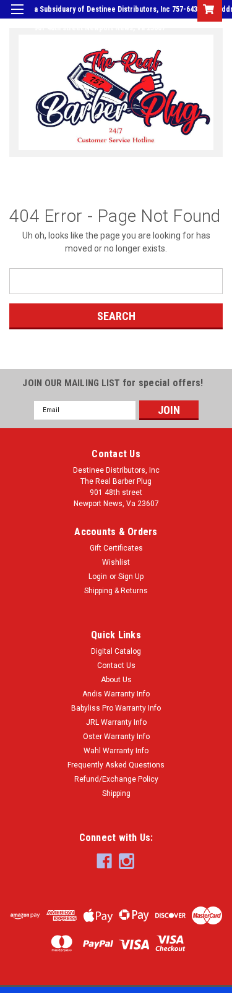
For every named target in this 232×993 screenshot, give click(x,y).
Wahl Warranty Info (116, 750)
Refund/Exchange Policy (116, 779)
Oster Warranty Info (116, 736)
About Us (116, 679)
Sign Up (164, 45)
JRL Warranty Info (116, 722)
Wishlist (116, 562)
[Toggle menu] (17, 17)
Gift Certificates (116, 548)
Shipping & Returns (116, 590)
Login (129, 45)
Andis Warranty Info (116, 694)
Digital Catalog (116, 651)
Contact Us (116, 665)
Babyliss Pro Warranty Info (116, 708)
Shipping (116, 793)
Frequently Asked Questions (116, 765)
